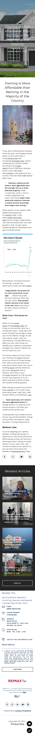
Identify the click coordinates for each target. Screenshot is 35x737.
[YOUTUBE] (23, 704)
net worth (15, 370)
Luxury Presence (23, 711)
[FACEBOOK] (7, 704)
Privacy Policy (9, 663)
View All (17, 583)
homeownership (18, 451)
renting (10, 173)
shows (28, 286)
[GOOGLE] (28, 704)
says (29, 395)
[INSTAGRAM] (12, 704)
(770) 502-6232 (12, 615)
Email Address (8, 645)
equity (12, 368)
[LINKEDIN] (17, 704)
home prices (13, 158)
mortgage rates (17, 161)
